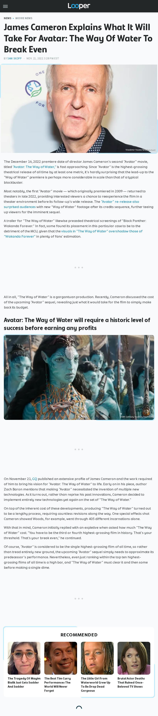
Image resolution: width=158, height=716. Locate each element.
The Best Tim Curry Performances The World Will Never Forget (57, 684)
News (7, 18)
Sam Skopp (15, 58)
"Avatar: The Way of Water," (34, 167)
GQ (34, 478)
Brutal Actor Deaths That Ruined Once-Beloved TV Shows (131, 683)
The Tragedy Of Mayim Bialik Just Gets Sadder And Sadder (24, 683)
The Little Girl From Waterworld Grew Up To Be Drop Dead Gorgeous (95, 684)
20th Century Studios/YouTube (136, 417)
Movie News (23, 18)
